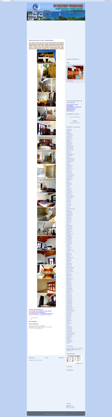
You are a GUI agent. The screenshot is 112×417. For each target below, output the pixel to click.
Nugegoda (68, 289)
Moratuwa (68, 270)
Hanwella (68, 193)
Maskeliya (68, 260)
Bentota (67, 151)
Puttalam (68, 317)
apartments (68, 136)
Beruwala (68, 152)
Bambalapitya (69, 145)
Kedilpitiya (68, 229)
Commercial (68, 173)
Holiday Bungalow (69, 196)
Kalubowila (68, 218)
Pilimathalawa (69, 307)
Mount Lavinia (69, 271)
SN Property (77, 122)
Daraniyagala (68, 176)
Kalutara (68, 219)
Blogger (65, 414)
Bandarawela (68, 148)
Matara (67, 261)
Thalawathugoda (35, 317)
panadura (68, 295)
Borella (67, 162)
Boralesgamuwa (69, 159)
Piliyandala (68, 309)
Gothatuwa (68, 190)
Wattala (67, 338)
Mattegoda (68, 264)
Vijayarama (68, 335)
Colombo (68, 169)
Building (67, 164)
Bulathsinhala (68, 165)
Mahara (67, 256)
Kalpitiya (68, 217)
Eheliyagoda (68, 179)
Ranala (67, 321)
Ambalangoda (69, 134)
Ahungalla (68, 130)
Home (46, 357)
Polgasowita (68, 314)
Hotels (67, 200)
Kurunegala (68, 247)
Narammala (68, 275)
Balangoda (68, 144)
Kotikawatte (68, 243)
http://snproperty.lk (70, 110)
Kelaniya (68, 232)
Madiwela (68, 254)
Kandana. (68, 222)
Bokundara (68, 155)
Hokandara (68, 194)
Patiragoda (68, 299)
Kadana (67, 210)
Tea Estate (68, 330)
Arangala (68, 137)
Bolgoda (68, 157)
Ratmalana (68, 323)
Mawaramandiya (69, 267)
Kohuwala (68, 239)
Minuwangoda (69, 268)
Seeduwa (68, 326)
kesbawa (68, 235)
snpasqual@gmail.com (71, 108)
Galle (67, 186)
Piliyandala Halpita (69, 310)
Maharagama (68, 257)
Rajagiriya (68, 320)
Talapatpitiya (68, 328)
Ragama (68, 319)
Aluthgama (68, 133)
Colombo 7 (68, 172)
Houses (67, 204)
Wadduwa (68, 337)
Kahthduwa (68, 215)
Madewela (68, 253)
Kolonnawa (68, 242)
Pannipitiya (68, 298)
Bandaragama (69, 147)
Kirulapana (68, 238)
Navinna (68, 277)
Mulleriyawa (68, 274)
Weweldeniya (68, 341)
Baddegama (68, 143)
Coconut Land (69, 168)
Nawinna (68, 281)
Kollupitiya (68, 240)
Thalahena (68, 331)
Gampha (68, 189)
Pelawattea (68, 302)
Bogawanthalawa (69, 154)
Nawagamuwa (69, 278)
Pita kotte (68, 312)
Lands (67, 249)
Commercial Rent (69, 175)
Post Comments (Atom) (38, 360)
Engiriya (67, 182)
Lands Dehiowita (69, 250)
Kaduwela (68, 212)
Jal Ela (67, 207)
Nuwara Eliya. (69, 291)
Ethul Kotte (68, 183)
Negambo (68, 282)
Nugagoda (68, 288)
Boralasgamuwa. (69, 158)
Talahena (68, 327)
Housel (67, 203)
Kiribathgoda (68, 236)
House (67, 201)
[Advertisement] (38, 29)
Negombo (68, 284)
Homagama (68, 197)
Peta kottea (68, 305)
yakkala (67, 342)
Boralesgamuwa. (69, 161)
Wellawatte (68, 340)
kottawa (67, 245)
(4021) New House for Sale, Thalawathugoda (41, 40)
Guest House (75, 348)
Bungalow (68, 166)
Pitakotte (68, 313)
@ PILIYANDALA (75, 80)
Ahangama (68, 129)
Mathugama (68, 263)
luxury (67, 252)
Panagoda (68, 296)
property (68, 316)
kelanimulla (68, 231)
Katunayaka (68, 228)
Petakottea (68, 306)
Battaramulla (68, 150)
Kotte (67, 246)
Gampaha (68, 187)
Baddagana (68, 141)
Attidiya (67, 140)
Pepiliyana (68, 303)
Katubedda (68, 226)
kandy (67, 224)
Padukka (68, 292)
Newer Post (32, 357)
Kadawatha (68, 211)
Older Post (61, 357)
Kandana (68, 221)
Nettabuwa (68, 285)
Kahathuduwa (69, 214)
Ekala (67, 180)
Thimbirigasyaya (69, 334)
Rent (67, 324)
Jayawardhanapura (70, 208)
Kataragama (68, 225)
